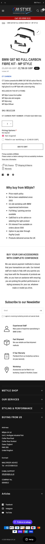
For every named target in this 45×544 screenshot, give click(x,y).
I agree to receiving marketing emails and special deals (21, 316)
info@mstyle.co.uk (8, 474)
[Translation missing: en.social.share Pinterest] (13, 174)
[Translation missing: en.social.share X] (8, 174)
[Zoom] (38, 32)
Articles (6, 493)
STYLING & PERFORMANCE (17, 408)
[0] (41, 10)
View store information (9, 159)
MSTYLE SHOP (10, 390)
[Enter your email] (40, 311)
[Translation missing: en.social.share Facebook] (3, 174)
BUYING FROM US (12, 417)
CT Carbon (6, 76)
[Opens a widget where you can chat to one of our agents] (29, 539)
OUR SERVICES (10, 399)
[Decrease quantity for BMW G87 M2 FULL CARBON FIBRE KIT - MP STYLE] (4, 124)
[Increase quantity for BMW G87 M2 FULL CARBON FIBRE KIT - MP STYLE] (11, 124)
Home (3, 23)
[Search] (38, 10)
